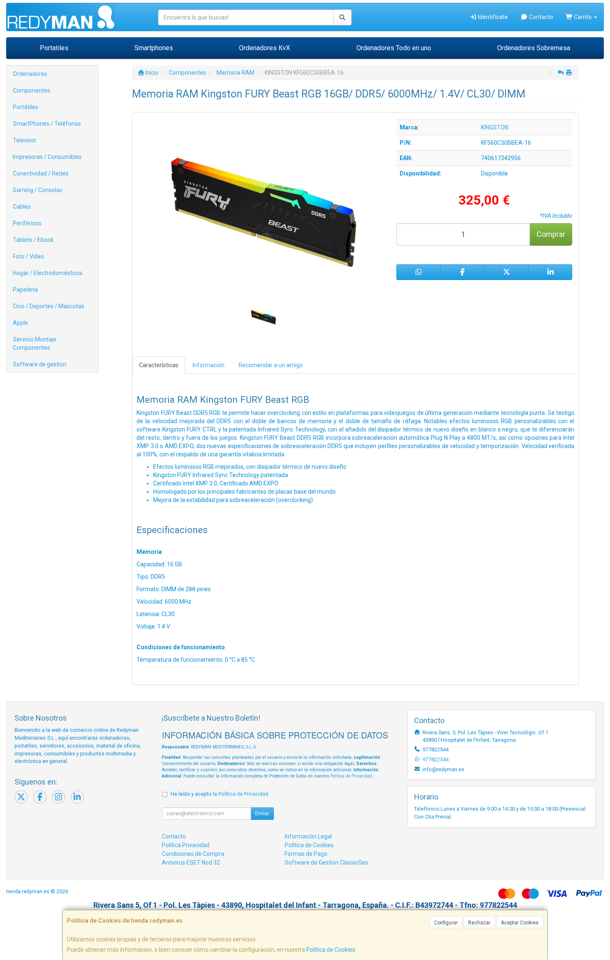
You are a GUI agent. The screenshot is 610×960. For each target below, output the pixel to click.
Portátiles (25, 107)
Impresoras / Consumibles (47, 157)
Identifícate (492, 17)
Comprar (551, 234)
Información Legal (308, 836)
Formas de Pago (306, 853)
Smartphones (153, 48)
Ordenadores (30, 74)
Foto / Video (28, 256)
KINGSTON (494, 127)
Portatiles (54, 48)
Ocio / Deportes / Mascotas (48, 306)
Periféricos (27, 223)
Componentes (31, 90)
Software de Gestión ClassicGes (326, 862)
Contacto (540, 17)
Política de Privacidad (351, 776)
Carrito (583, 17)
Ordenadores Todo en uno (393, 48)
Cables (22, 206)
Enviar (262, 813)
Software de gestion (39, 364)
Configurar (446, 923)
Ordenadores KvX (264, 48)
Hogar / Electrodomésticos (48, 273)
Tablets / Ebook (33, 239)
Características (158, 365)
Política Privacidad (186, 845)
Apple (20, 322)
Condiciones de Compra (193, 853)
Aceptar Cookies (520, 923)
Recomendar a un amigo (271, 365)
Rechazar (479, 923)
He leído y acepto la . (220, 794)
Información (208, 365)
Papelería (25, 289)
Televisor (25, 140)
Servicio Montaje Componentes (34, 343)
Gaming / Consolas (37, 190)
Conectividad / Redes (40, 173)
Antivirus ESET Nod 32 (191, 862)
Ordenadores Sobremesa (533, 48)
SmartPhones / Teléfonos (47, 123)
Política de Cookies (330, 949)
